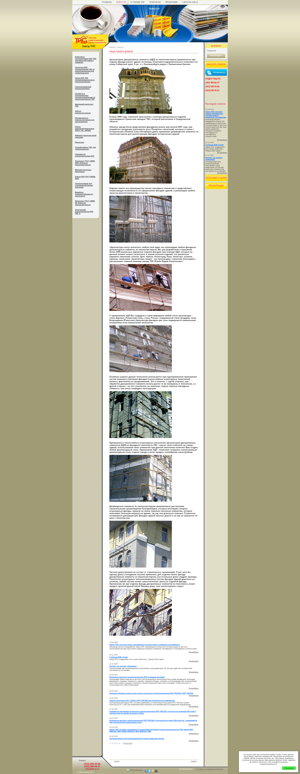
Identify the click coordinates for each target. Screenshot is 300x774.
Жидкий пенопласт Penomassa (83, 171)
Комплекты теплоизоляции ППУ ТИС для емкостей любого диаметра (85, 59)
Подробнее (193, 652)
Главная (107, 2)
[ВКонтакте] (146, 771)
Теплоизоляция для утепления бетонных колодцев (84, 185)
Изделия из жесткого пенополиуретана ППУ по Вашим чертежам (137, 677)
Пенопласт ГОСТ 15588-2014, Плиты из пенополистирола (85, 163)
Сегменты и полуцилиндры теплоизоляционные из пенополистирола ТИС (85, 96)
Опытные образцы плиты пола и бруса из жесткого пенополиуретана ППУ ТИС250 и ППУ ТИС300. (151, 693)
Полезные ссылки (216, 177)
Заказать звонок (216, 64)
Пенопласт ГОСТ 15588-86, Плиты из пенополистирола (85, 203)
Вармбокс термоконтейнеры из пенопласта (84, 194)
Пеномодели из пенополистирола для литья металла (84, 120)
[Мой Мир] (156, 771)
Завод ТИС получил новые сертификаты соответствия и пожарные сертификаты (144, 645)
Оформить (216, 55)
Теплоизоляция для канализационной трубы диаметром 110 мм (136, 739)
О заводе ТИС (138, 2)
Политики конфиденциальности (274, 763)
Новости (121, 2)
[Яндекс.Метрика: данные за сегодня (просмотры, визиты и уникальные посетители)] (134, 770)
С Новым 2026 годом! (118, 657)
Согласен (289, 768)
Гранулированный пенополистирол (83, 88)
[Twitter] (149, 771)
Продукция (171, 2)
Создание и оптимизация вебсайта (209, 769)
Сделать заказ (190, 2)
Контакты (155, 2)
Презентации (216, 185)
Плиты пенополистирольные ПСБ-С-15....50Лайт (84, 128)
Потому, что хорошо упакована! (123, 666)
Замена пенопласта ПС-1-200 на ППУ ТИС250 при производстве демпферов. (142, 700)
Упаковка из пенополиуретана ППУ (84, 155)
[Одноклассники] (153, 771)
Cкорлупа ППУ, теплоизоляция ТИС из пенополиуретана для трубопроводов (85, 70)
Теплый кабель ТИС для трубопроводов (85, 148)
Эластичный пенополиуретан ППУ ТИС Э (84, 211)
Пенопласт (79, 142)
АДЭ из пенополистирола (83, 112)
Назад (116, 761)
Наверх (194, 761)
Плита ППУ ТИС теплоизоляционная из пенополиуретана (85, 80)
